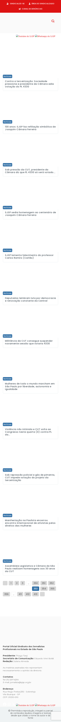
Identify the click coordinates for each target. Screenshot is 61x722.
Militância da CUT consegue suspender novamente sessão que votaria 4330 (29, 342)
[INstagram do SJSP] (9, 36)
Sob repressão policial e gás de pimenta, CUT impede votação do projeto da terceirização (30, 477)
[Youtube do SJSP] (25, 36)
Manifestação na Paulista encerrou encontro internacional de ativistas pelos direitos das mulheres (30, 523)
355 (52, 588)
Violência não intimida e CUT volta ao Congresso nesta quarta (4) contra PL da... (28, 432)
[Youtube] (37, 31)
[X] (32, 31)
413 (35, 594)
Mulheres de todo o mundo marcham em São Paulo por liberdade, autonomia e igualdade (30, 386)
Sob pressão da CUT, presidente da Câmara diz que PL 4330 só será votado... (30, 171)
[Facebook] (23, 31)
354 (44, 588)
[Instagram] (28, 31)
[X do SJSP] (14, 36)
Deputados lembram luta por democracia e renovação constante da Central (30, 299)
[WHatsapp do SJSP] (45, 36)
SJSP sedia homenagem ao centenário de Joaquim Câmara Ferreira (30, 214)
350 (36, 583)
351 (43, 583)
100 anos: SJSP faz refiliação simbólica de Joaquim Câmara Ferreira (30, 128)
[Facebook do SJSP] (5, 36)
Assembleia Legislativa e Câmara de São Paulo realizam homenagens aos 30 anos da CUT (30, 568)
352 (52, 583)
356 (6, 594)
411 (20, 594)
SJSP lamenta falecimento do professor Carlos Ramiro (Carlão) (29, 256)
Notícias (7, 76)
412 (28, 594)
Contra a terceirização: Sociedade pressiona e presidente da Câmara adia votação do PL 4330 (29, 84)
